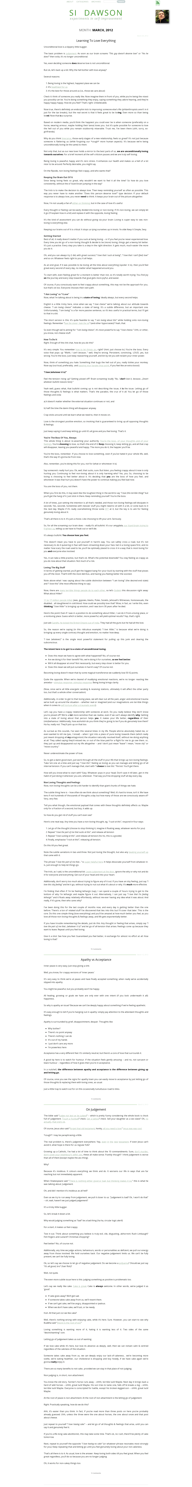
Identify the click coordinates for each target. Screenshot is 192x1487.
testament (124, 1141)
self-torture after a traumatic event (78, 705)
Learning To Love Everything (96, 41)
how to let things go (85, 349)
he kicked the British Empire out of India (79, 622)
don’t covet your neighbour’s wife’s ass (63, 1154)
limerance (66, 138)
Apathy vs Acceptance (96, 959)
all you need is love (112, 1128)
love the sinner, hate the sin (77, 323)
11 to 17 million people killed (58, 600)
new (116, 1141)
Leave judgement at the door (100, 871)
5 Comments (96, 1099)
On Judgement (96, 1109)
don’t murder (141, 1151)
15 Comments (96, 949)
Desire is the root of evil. (69, 1322)
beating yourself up (138, 852)
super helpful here (94, 861)
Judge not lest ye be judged (73, 1115)
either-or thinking (81, 203)
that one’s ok (58, 1121)
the (111, 1141)
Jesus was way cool (132, 1128)
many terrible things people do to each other (82, 590)
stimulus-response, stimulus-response (73, 682)
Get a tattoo (93, 1118)
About (70, 1)
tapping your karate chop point (93, 365)
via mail (158, 5)
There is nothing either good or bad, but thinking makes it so (100, 1181)
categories (82, 1)
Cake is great (79, 1286)
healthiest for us (59, 87)
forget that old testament (82, 1128)
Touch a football (70, 1118)
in (108, 1141)
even (104, 1141)
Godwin (117, 590)
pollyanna (124, 1263)
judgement (71, 53)
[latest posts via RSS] (158, 4)
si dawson (96, 12)
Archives (96, 1)
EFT (107, 509)
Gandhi (55, 622)
